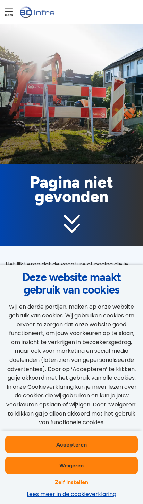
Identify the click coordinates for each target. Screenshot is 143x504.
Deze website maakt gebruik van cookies (71, 283)
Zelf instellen (71, 482)
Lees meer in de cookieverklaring (71, 494)
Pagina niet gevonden (71, 189)
